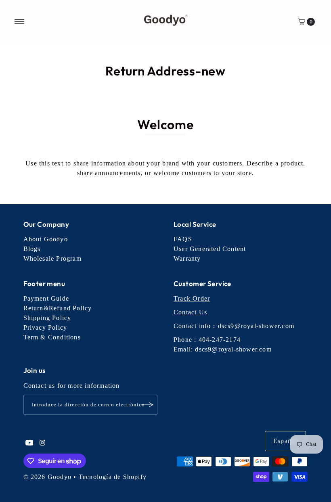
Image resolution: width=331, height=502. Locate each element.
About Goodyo (45, 239)
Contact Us (190, 312)
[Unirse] (147, 405)
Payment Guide (46, 298)
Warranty (187, 258)
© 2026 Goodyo (47, 476)
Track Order (192, 298)
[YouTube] (29, 443)
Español (285, 440)
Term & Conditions (52, 337)
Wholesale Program (52, 258)
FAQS (183, 239)
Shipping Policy (47, 317)
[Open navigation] (19, 22)
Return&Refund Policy (57, 308)
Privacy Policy (45, 327)
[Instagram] (42, 443)
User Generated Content (210, 248)
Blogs (32, 248)
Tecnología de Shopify (113, 476)
